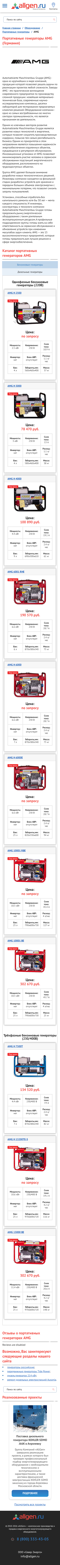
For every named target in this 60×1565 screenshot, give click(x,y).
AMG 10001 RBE (17, 850)
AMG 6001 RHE (16, 571)
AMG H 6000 (14, 664)
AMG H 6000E (15, 757)
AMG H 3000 (14, 386)
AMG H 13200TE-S (18, 1139)
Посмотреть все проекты (30, 1504)
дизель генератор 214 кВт (21, 1375)
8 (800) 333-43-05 (33, 1539)
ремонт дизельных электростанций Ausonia (31, 1379)
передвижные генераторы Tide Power (28, 1371)
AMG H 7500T (15, 1046)
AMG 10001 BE (16, 940)
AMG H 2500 (14, 293)
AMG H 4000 (14, 478)
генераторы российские (20, 1367)
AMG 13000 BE (16, 1232)
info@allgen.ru (30, 1556)
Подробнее (30, 1493)
